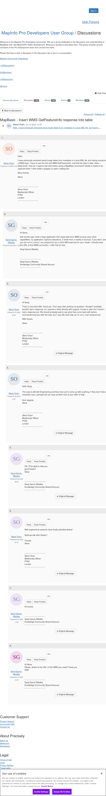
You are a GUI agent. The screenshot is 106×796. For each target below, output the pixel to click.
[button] (3, 125)
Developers (5, 746)
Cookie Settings (41, 791)
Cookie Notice (47, 786)
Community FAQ (7, 724)
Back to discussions (12, 110)
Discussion (31, 100)
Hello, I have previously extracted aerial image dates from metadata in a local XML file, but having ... (56, 127)
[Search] (78, 10)
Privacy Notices (6, 765)
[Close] (102, 773)
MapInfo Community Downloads (14, 58)
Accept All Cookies (62, 791)
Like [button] (44, 145)
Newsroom (4, 743)
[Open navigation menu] (102, 10)
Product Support (7, 721)
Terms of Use (6, 759)
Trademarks (5, 768)
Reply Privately (33, 151)
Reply (22, 151)
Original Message (65, 353)
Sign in (94, 10)
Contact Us (5, 726)
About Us (4, 740)
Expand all (88, 114)
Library (49, 100)
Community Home (10, 100)
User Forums (90, 21)
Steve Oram (9, 163)
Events (65, 100)
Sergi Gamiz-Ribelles (11, 241)
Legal (2, 762)
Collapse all (100, 114)
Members (82, 100)
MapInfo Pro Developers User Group (38, 32)
